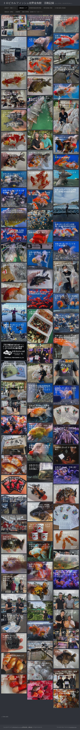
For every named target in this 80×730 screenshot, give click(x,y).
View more (14, 25)
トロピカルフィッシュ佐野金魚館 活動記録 (28, 2)
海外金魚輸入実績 (48, 8)
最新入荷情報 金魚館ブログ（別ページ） (32, 11)
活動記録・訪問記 (8, 11)
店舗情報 (18, 11)
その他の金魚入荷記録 (60, 8)
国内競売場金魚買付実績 (35, 8)
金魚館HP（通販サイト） (10, 8)
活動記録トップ (23, 8)
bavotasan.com (72, 727)
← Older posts (4, 716)
